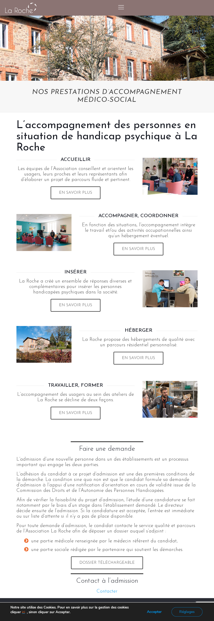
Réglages (187, 611)
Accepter (154, 611)
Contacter (107, 591)
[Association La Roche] (21, 8)
